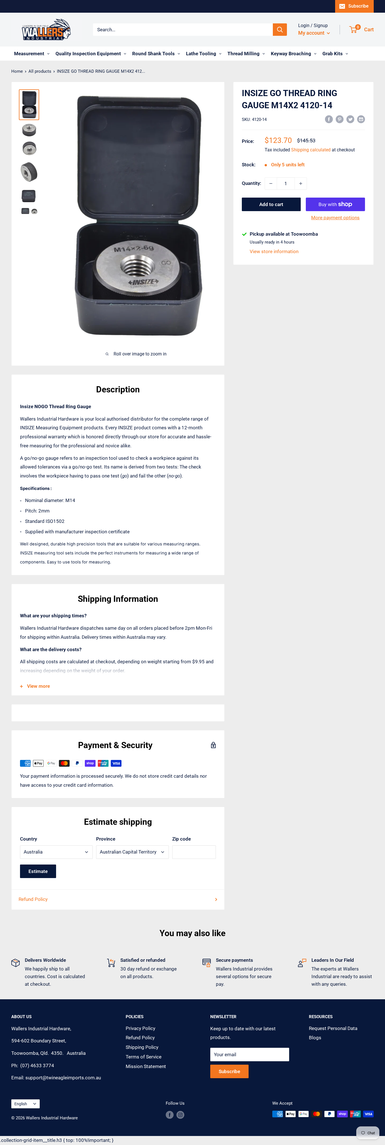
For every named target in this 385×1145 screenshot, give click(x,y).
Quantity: (251, 183)
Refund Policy (33, 899)
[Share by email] (361, 118)
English (20, 1104)
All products (39, 71)
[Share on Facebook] (329, 118)
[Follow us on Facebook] (170, 1115)
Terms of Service (143, 1057)
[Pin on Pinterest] (340, 118)
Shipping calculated (311, 150)
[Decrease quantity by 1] (271, 183)
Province (105, 839)
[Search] (280, 29)
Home (17, 71)
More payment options (335, 217)
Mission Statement (146, 1066)
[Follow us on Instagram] (180, 1115)
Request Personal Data (333, 1028)
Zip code (181, 839)
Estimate (38, 871)
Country (28, 839)
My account (312, 33)
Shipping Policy (142, 1047)
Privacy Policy (140, 1028)
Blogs (315, 1037)
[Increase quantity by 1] (301, 183)
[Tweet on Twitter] (350, 118)
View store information (274, 251)
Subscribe (358, 6)
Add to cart (271, 204)
